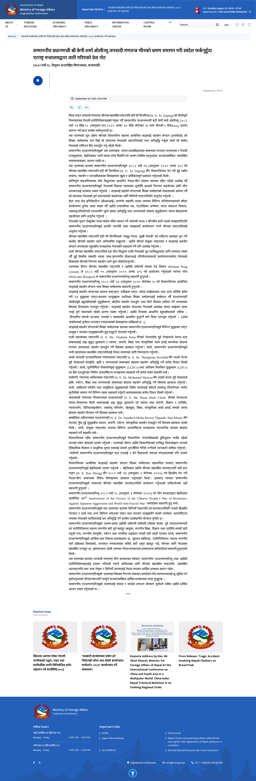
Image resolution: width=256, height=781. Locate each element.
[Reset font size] (79, 107)
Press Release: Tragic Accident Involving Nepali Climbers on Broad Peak (199, 661)
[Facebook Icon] (237, 25)
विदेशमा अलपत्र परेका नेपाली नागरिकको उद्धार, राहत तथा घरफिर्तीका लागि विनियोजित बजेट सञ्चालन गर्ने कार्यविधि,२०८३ (52, 663)
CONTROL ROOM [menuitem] (149, 25)
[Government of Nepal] (12, 9)
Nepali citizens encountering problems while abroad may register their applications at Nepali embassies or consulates (195, 741)
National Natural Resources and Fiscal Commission (193, 750)
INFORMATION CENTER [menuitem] (120, 25)
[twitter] (39, 763)
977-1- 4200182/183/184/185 (209, 763)
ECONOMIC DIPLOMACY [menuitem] (59, 25)
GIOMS (105, 733)
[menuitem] (170, 22)
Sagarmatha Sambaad (113, 738)
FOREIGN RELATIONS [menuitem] (30, 25)
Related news (42, 611)
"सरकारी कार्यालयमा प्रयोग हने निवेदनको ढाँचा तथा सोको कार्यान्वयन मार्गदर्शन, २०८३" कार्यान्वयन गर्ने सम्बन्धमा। (144, 9)
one (220, 90)
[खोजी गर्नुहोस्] (217, 24)
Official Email (174, 733)
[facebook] (34, 763)
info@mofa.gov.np (175, 763)
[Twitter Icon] (243, 25)
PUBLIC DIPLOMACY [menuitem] (91, 25)
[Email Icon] (249, 25)
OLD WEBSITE (109, 750)
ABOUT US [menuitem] (9, 25)
